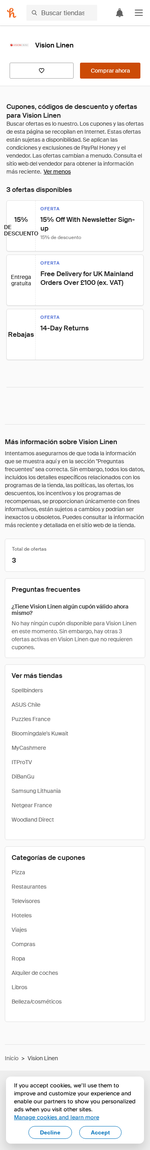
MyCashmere (29, 747)
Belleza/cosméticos (37, 1001)
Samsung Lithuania (36, 790)
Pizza (18, 872)
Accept (100, 1132)
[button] (139, 13)
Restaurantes (29, 886)
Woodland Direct (33, 819)
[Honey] (11, 13)
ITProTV (22, 762)
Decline (50, 1132)
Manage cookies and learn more (56, 1117)
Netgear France (32, 805)
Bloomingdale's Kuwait (40, 733)
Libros (19, 987)
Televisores (26, 901)
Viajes (19, 929)
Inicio (11, 1058)
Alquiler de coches (35, 972)
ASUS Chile (26, 704)
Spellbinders (27, 690)
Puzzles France (31, 719)
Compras (23, 944)
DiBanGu (23, 776)
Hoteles (22, 915)
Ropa (18, 958)
